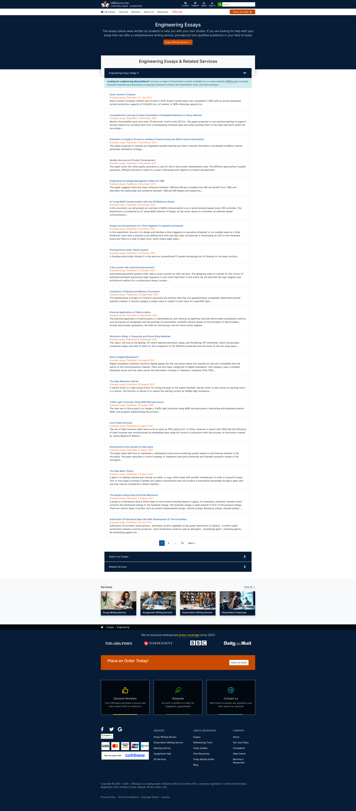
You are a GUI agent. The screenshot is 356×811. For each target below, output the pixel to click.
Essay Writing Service (177, 42)
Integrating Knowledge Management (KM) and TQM (137, 180)
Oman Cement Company (123, 94)
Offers (176, 11)
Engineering (123, 627)
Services (123, 11)
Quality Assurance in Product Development (132, 160)
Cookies (165, 797)
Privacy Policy (108, 797)
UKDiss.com (231, 81)
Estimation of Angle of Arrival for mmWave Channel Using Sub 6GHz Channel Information (157, 139)
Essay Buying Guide (203, 759)
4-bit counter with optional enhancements (132, 267)
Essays (110, 627)
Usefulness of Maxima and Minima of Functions (135, 291)
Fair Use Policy (241, 742)
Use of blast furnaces (121, 422)
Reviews (136, 11)
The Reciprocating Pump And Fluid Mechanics (134, 495)
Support (195, 5)
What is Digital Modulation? (124, 357)
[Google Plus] (120, 729)
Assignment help (162, 753)
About (236, 737)
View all (248, 587)
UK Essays (109, 11)
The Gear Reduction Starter (124, 381)
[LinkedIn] (111, 729)
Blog (195, 764)
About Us (149, 11)
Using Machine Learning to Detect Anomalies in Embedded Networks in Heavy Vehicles (156, 115)
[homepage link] (102, 627)
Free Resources (201, 753)
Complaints (239, 748)
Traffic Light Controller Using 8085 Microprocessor (137, 402)
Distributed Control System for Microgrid (131, 446)
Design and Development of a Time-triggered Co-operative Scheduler (146, 225)
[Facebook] (103, 729)
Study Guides (200, 748)
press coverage (189, 635)
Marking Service (162, 748)
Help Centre (239, 753)
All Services (160, 759)
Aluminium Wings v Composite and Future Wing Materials (140, 336)
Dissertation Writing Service (168, 742)
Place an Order (241, 11)
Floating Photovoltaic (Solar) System (129, 249)
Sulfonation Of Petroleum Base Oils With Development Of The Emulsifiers (148, 519)
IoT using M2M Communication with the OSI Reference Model (142, 201)
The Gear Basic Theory (122, 471)
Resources (162, 11)
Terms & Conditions (128, 797)
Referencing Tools (202, 742)
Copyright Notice (150, 797)
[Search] (220, 4)
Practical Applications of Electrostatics (130, 312)
